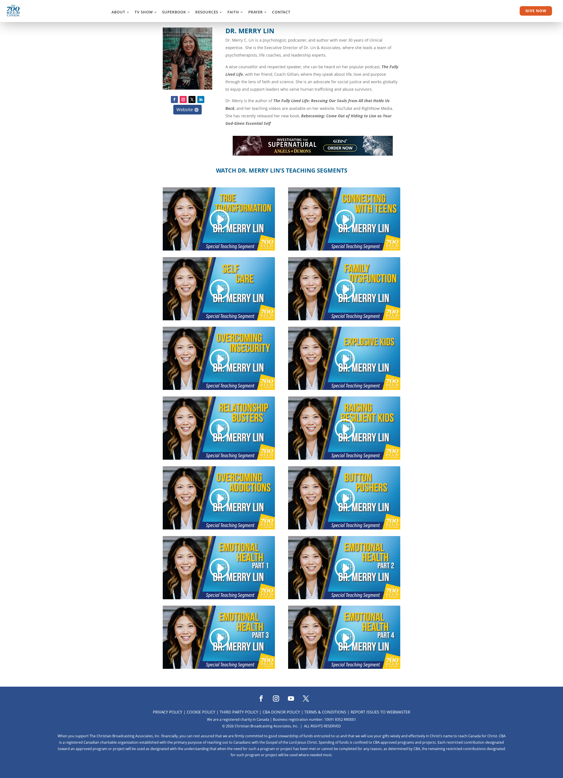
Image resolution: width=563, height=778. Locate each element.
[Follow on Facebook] (174, 99)
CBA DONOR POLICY (281, 712)
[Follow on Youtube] (289, 697)
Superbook (174, 13)
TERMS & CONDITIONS (325, 712)
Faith (233, 13)
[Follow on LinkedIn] (200, 99)
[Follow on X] (192, 99)
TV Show (144, 13)
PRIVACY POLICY (167, 712)
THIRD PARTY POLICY (239, 712)
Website (184, 109)
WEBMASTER (398, 712)
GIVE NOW (535, 10)
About (118, 13)
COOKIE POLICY (201, 712)
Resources (206, 13)
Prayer (255, 13)
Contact (281, 13)
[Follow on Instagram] (183, 99)
